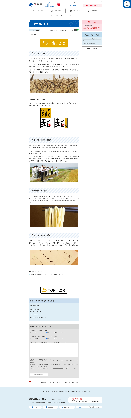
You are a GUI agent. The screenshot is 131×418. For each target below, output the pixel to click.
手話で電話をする (80, 399)
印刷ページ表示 (70, 30)
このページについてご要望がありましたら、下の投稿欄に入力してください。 (49, 342)
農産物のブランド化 (63, 15)
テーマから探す (40, 15)
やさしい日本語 (99, 2)
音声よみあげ (91, 2)
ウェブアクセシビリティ (87, 391)
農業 (57, 15)
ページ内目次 (34, 34)
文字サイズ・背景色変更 (82, 1)
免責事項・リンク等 (75, 391)
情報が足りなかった (60, 332)
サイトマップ (52, 391)
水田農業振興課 (34, 305)
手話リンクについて (86, 401)
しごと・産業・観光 (50, 15)
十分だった (34, 332)
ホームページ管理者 (58, 368)
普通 (48, 332)
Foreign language (71, 2)
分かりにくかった (59, 338)
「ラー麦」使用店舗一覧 (89, 43)
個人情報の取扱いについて (63, 391)
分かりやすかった (36, 338)
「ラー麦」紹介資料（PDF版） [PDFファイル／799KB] (47, 274)
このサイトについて (43, 391)
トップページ (33, 15)
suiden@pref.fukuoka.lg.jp (38, 317)
